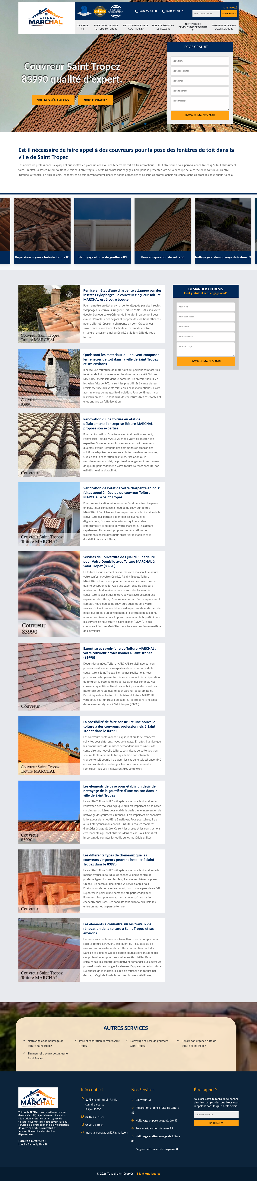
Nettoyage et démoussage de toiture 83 (193, 27)
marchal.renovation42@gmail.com (106, 1132)
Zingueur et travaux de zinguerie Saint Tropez (48, 1056)
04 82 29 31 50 (148, 11)
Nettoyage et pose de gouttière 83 (135, 27)
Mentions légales (148, 1173)
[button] (111, 124)
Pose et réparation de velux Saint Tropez (99, 1044)
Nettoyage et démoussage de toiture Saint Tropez (45, 1044)
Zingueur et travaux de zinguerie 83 (224, 27)
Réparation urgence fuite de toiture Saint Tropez (199, 1044)
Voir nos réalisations (53, 100)
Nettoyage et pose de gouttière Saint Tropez (149, 1044)
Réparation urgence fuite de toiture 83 (106, 27)
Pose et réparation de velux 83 (163, 27)
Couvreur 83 (82, 27)
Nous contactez (95, 100)
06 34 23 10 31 (175, 11)
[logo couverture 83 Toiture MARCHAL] (46, 17)
